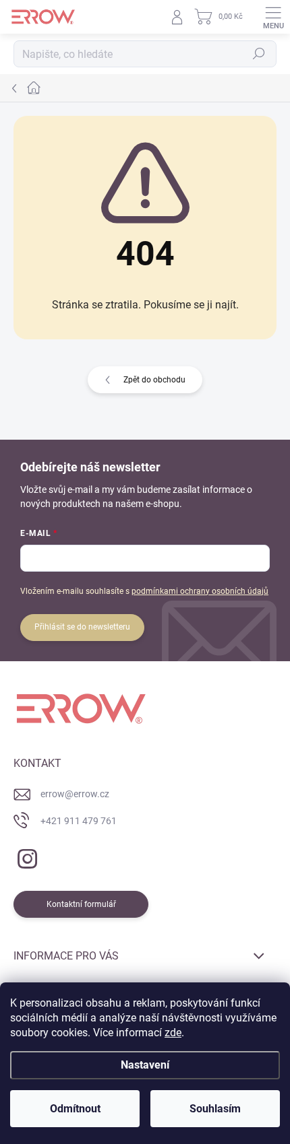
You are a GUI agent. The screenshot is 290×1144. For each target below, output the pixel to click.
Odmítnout (75, 1108)
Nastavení (145, 1064)
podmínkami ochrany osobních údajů (200, 591)
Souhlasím (215, 1108)
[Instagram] (25, 856)
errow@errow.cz (74, 793)
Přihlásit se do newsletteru (82, 627)
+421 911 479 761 (78, 820)
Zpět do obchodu (154, 379)
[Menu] (273, 17)
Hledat (259, 54)
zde (173, 1032)
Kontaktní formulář (81, 904)
